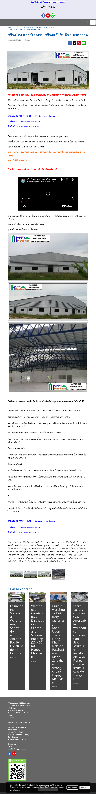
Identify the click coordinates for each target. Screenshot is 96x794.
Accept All (85, 787)
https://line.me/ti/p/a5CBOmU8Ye (29, 126)
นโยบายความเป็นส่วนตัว (55, 787)
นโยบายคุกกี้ (17, 790)
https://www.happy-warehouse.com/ (29, 121)
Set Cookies (72, 787)
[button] (87, 22)
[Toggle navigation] (93, 22)
